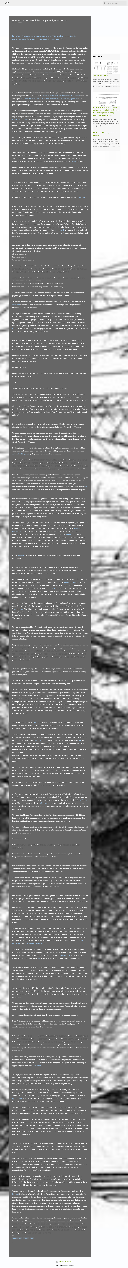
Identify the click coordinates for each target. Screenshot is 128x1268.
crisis (34, 722)
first (14, 328)
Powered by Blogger (65, 1261)
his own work (81, 197)
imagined (21, 555)
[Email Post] (13, 1236)
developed (37, 740)
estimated (16, 305)
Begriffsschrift (51, 588)
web (31, 1238)
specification (17, 1098)
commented (47, 72)
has (85, 487)
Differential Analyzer (20, 120)
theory (26, 1238)
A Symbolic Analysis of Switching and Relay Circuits (60, 96)
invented (15, 1194)
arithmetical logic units (21, 454)
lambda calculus (64, 955)
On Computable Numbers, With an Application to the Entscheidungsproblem (49, 99)
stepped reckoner (70, 582)
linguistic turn (18, 609)
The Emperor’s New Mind (35, 943)
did (80, 740)
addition (83, 800)
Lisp (39, 958)
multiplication (44, 803)
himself (38, 1066)
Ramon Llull (70, 534)
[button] (13, 26)
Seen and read (17, 1238)
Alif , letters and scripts (100, 75)
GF (7, 3)
